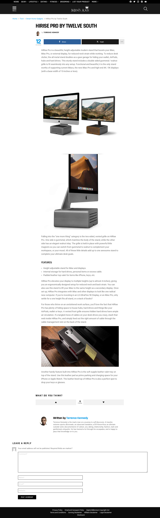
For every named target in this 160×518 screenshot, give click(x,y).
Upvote (56, 402)
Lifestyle (33, 1)
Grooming (64, 1)
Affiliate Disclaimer (90, 512)
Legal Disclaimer (106, 512)
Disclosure (81, 515)
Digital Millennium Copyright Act (97, 510)
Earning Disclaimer (75, 512)
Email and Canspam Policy (74, 510)
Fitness (53, 1)
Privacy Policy (57, 510)
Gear (23, 1)
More (94, 1)
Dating (44, 1)
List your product (80, 1)
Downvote (103, 402)
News (16, 1)
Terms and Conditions (58, 512)
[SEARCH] (145, 9)
